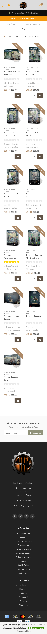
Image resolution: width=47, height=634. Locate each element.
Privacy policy (23, 545)
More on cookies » (24, 631)
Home (8, 24)
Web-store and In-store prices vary (23, 18)
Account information (23, 585)
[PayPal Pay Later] (38, 617)
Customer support (23, 553)
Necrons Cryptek (33, 316)
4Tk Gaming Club (23, 533)
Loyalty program (23, 573)
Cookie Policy (23, 565)
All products (23, 605)
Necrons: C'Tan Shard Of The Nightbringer (32, 75)
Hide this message (36, 628)
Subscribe (36, 433)
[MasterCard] (23, 617)
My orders (23, 589)
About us (23, 537)
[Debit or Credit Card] (15, 617)
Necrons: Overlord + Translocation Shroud (12, 136)
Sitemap (23, 561)
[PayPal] (30, 617)
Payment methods (23, 549)
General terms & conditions (23, 541)
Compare (23, 601)
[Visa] (19, 621)
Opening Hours (23, 569)
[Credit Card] (7, 617)
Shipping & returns (23, 557)
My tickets (24, 593)
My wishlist (23, 597)
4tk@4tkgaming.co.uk (24, 506)
